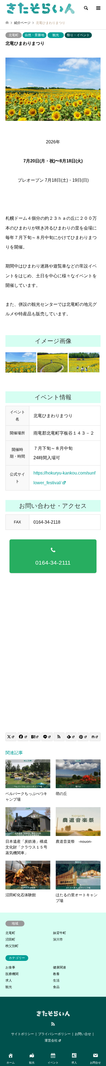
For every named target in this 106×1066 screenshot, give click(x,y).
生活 (56, 980)
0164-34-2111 (53, 562)
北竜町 (13, 35)
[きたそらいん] (40, 8)
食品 (56, 987)
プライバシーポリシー (54, 1034)
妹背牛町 (59, 933)
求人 (8, 980)
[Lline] (46, 736)
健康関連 (59, 967)
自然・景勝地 (34, 35)
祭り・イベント (78, 35)
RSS (53, 1024)
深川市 (58, 939)
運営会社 (51, 1040)
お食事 (10, 967)
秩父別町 (11, 946)
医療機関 (11, 974)
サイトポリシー (22, 1034)
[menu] (98, 8)
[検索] (85, 8)
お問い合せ (83, 1034)
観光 (55, 35)
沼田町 (10, 939)
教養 (56, 974)
